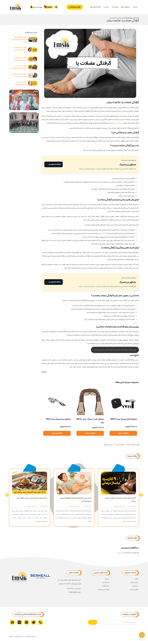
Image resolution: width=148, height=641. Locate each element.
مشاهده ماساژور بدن (53, 164)
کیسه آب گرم (103, 233)
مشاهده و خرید (123, 433)
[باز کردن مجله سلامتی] (91, 7)
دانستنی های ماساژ (131, 18)
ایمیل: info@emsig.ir (74, 592)
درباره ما (107, 579)
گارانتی (136, 579)
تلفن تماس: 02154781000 (74, 589)
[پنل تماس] (141, 634)
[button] (132, 456)
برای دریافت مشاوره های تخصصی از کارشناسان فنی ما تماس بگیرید (115, 350)
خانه (138, 18)
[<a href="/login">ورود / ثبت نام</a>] (31, 7)
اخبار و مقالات (105, 586)
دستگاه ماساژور (118, 123)
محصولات (135, 586)
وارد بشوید (120, 552)
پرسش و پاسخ (134, 582)
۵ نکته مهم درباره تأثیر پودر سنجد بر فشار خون (31, 498)
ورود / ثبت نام (37, 7)
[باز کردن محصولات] (122, 7)
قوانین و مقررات (133, 590)
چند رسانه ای (105, 582)
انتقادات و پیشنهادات (103, 590)
